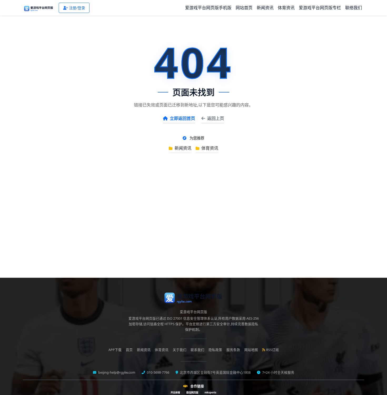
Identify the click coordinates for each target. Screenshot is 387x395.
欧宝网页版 (192, 392)
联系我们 (197, 350)
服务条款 (233, 350)
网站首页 (244, 8)
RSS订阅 (272, 350)
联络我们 (353, 8)
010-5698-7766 (157, 372)
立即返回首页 (182, 118)
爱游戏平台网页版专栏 (320, 8)
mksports (210, 392)
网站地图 (251, 350)
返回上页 (215, 118)
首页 (129, 350)
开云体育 (175, 392)
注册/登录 (77, 7)
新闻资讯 (265, 8)
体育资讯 (286, 8)
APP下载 (115, 350)
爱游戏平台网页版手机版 (208, 8)
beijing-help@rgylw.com (116, 372)
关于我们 (179, 350)
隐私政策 (215, 350)
